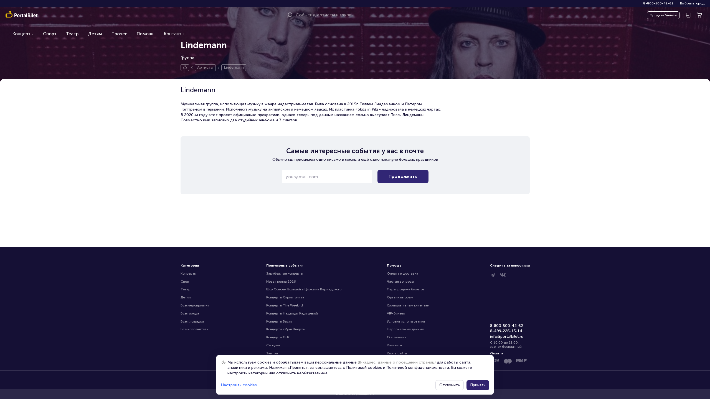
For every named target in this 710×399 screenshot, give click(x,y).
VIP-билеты (396, 313)
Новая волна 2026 (281, 281)
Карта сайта (397, 353)
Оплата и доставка (402, 273)
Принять (478, 385)
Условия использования (406, 321)
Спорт (50, 33)
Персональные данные (405, 329)
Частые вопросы (400, 281)
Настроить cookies (239, 385)
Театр (72, 33)
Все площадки (192, 321)
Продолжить (403, 176)
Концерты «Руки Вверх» (285, 329)
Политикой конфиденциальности (417, 367)
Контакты (174, 33)
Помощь (145, 33)
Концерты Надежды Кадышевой (292, 313)
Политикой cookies (364, 367)
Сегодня (273, 345)
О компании (397, 337)
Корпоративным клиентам (408, 305)
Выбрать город (692, 3)
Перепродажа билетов (406, 289)
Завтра (272, 353)
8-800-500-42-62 (658, 3)
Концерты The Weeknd (284, 305)
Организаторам (400, 297)
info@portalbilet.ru (506, 336)
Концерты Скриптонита (285, 297)
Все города (190, 313)
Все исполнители (195, 329)
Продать (663, 15)
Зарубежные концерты (284, 273)
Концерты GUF (278, 337)
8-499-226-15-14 (506, 331)
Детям (95, 33)
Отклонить (449, 385)
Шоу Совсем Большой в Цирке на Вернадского (303, 289)
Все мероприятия (195, 305)
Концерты (23, 33)
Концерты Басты (279, 321)
